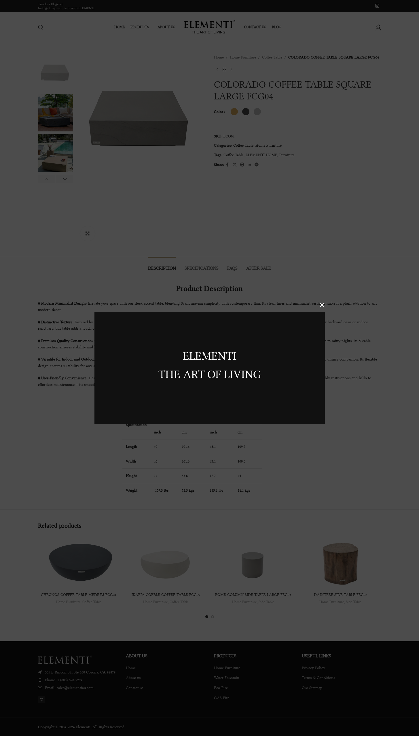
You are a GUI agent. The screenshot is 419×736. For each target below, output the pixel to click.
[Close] (322, 305)
